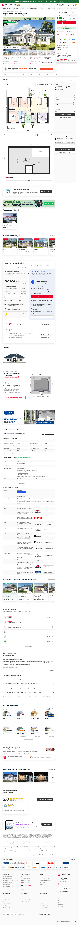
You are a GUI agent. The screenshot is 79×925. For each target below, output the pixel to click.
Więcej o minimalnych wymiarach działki (41, 396)
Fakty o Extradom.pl (25, 901)
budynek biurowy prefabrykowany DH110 (39, 594)
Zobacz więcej (48, 536)
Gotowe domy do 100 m (26, 882)
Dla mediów (60, 906)
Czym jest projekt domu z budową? (28, 887)
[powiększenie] (51, 84)
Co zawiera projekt (6, 899)
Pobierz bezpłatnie (46, 191)
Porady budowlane (6, 903)
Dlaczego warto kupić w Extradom (46, 896)
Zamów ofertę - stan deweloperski (42, 297)
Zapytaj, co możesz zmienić (65, 117)
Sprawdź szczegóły (48, 518)
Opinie (22, 897)
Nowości (22, 8)
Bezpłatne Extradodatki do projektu (46, 897)
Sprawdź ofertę (48, 511)
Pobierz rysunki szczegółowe (66, 114)
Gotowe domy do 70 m (25, 880)
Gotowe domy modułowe (26, 876)
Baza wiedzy (5, 905)
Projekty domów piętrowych (8, 882)
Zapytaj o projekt (67, 26)
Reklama (59, 902)
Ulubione (41, 876)
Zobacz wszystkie (51, 235)
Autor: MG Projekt (6, 404)
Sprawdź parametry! (48, 561)
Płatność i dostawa (43, 899)
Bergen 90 (9, 594)
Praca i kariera (60, 904)
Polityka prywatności (44, 905)
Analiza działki (55, 8)
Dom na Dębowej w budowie (12, 749)
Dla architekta (61, 8)
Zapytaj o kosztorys (44, 334)
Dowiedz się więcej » (21, 496)
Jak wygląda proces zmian (71, 80)
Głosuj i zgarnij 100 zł (47, 69)
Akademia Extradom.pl (25, 899)
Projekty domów (6, 11)
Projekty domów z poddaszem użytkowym (11, 880)
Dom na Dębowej (13, 11)
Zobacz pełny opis (45, 337)
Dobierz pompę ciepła (48, 548)
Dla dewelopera (69, 8)
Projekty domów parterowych (8, 878)
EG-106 (4, 249)
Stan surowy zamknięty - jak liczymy (15, 297)
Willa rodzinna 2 (22, 249)
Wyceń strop (48, 524)
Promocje (41, 8)
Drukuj (43, 434)
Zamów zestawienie (44, 324)
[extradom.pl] (7, 5)
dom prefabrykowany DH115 (24, 594)
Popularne (27, 8)
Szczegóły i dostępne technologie (42, 317)
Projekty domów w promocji (26, 896)
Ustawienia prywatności (44, 907)
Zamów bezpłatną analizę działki (14, 397)
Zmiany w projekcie (6, 897)
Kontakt (74, 8)
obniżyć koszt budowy (20, 313)
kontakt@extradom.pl (64, 883)
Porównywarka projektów (44, 878)
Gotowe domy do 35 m (25, 878)
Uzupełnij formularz (47, 824)
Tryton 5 (36, 249)
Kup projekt (67, 23)
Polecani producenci (6, 907)
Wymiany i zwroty (43, 901)
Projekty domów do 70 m (8, 886)
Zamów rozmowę (71, 60)
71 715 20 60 (61, 4)
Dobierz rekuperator (48, 572)
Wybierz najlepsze (48, 529)
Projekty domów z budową (26, 889)
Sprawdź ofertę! (48, 542)
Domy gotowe (38, 5)
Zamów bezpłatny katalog (7, 896)
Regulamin (42, 903)
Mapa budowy (42, 884)
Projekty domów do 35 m (8, 884)
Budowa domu (30, 5)
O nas (59, 897)
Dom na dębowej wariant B (8, 224)
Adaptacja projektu (6, 901)
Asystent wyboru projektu (45, 880)
